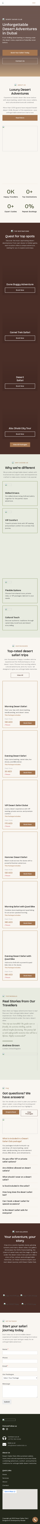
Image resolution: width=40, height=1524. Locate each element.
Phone (5, 1358)
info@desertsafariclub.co (17, 1445)
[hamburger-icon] (33, 2)
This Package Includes (13, 715)
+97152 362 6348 (14, 1439)
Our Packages (8, 1374)
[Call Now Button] (35, 1519)
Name (5, 1349)
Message (6, 1384)
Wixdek (22, 1520)
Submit (7, 1402)
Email (5, 1366)
